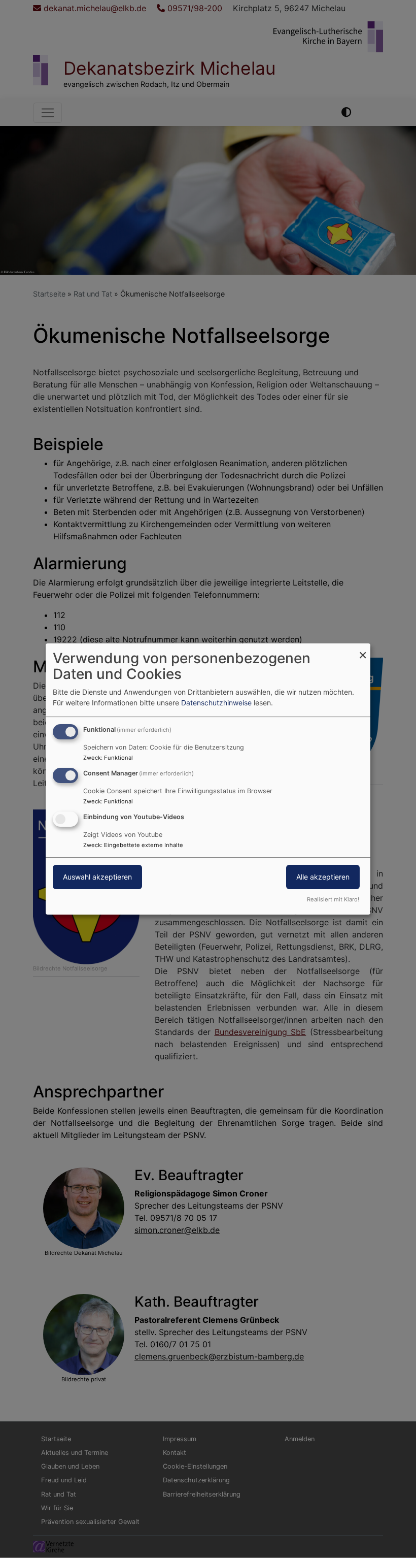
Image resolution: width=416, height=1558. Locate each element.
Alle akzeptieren (323, 876)
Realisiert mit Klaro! (333, 899)
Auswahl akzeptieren (97, 876)
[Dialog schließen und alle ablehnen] (362, 649)
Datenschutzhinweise (216, 702)
